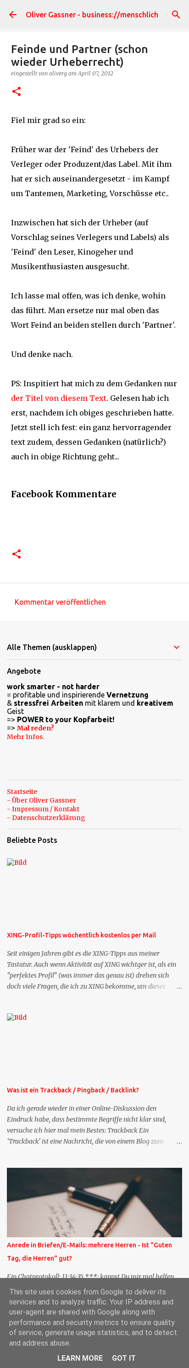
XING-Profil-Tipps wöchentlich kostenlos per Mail (81, 935)
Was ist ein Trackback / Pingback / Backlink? (73, 1090)
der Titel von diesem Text (58, 398)
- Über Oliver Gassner (41, 800)
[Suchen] (176, 15)
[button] (16, 92)
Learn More (80, 1358)
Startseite (22, 792)
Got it (124, 1358)
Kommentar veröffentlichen (60, 602)
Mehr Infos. (25, 737)
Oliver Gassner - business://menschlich (92, 15)
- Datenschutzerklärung (46, 818)
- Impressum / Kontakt (43, 809)
